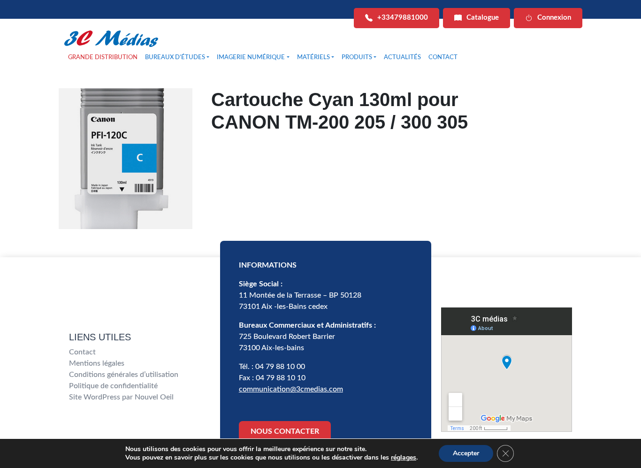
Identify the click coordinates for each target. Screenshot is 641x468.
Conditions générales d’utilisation (123, 374)
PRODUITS (357, 57)
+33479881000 (402, 17)
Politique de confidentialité (113, 386)
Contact (82, 352)
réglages (403, 457)
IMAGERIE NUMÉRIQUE (251, 57)
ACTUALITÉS (402, 57)
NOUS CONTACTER (285, 431)
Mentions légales (96, 363)
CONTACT (443, 57)
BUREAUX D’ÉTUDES (175, 57)
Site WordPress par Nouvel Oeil (121, 397)
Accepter (466, 453)
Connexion (554, 17)
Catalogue (482, 17)
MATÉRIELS (313, 57)
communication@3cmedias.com (291, 389)
